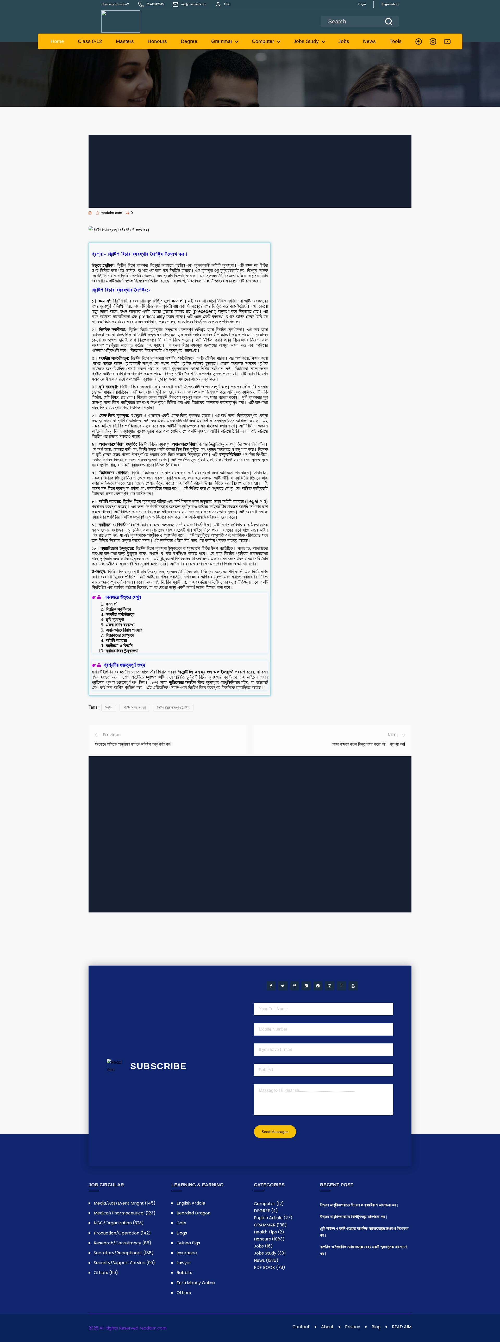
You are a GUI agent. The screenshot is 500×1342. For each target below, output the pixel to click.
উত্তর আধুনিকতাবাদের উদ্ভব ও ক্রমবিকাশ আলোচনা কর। (359, 1205)
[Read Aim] (127, 21)
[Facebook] (418, 41)
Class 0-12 (90, 41)
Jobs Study (306, 41)
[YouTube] (447, 41)
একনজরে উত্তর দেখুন (122, 597)
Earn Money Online (196, 1283)
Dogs (182, 1233)
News (369, 41)
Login (362, 4)
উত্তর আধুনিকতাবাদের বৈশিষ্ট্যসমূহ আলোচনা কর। (354, 1216)
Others (184, 1293)
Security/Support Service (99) (124, 1263)
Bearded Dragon (193, 1213)
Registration (390, 4)
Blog (376, 1327)
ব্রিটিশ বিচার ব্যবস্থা (135, 707)
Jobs (343, 41)
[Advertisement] (250, 171)
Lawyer (184, 1263)
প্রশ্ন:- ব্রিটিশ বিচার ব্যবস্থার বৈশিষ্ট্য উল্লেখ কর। (140, 254)
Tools (396, 41)
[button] (180, 597)
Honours (157, 41)
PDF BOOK (269, 1267)
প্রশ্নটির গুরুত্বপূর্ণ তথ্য (124, 665)
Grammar (221, 41)
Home (57, 41)
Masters (125, 41)
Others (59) (106, 1273)
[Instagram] (433, 41)
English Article (191, 1203)
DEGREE (266, 1211)
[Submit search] (389, 21)
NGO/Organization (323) (119, 1223)
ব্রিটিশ (108, 707)
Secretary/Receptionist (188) (124, 1253)
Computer (263, 41)
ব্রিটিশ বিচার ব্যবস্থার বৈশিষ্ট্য (173, 707)
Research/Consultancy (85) (122, 1243)
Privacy (352, 1327)
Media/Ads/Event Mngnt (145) (124, 1203)
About (327, 1327)
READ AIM (401, 1327)
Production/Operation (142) (122, 1233)
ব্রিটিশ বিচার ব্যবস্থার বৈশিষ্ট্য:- (121, 290)
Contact (301, 1327)
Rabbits (184, 1273)
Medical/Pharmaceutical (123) (124, 1213)
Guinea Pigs (188, 1243)
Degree (189, 41)
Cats (181, 1223)
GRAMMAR (270, 1225)
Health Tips (269, 1232)
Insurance (187, 1253)
